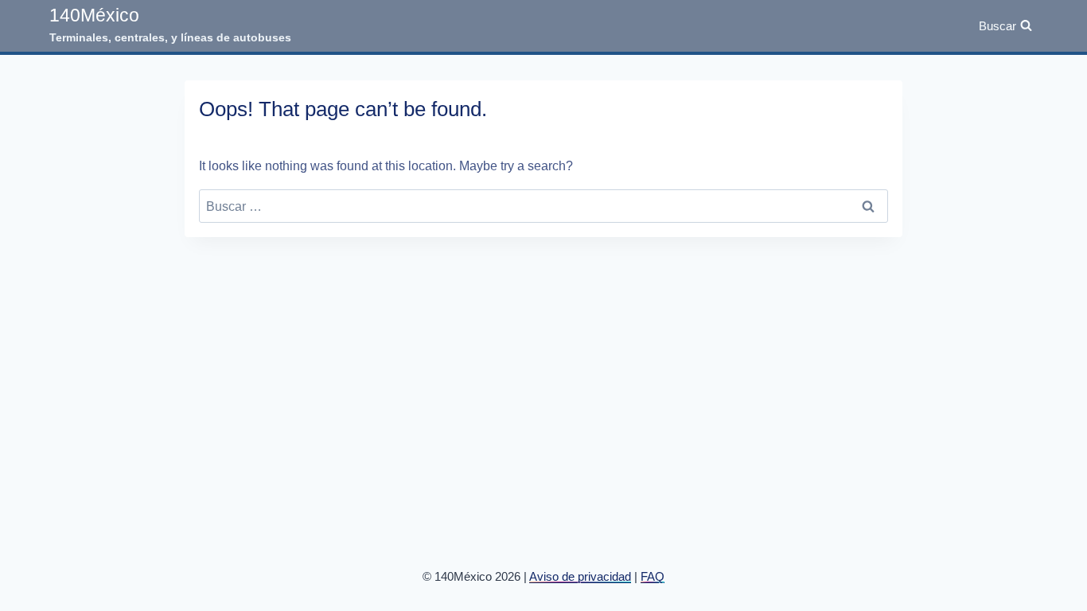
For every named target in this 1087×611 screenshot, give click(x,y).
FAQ (652, 576)
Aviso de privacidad (580, 576)
